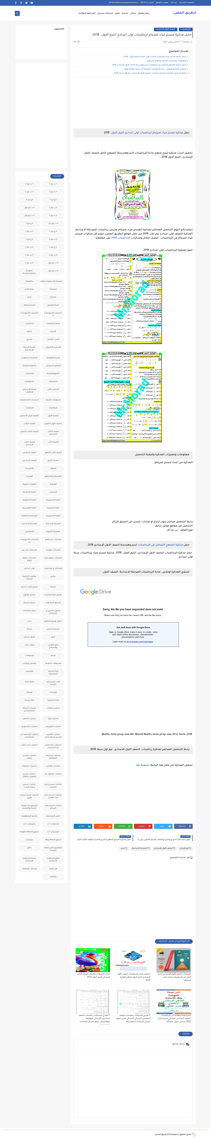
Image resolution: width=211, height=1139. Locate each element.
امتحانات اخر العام (53, 540)
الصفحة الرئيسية (186, 3)
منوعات (29, 840)
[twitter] (26, 3)
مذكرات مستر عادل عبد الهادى (53, 796)
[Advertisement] (133, 103)
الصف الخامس (29, 453)
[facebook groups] (16, 3)
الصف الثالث (29, 424)
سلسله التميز (53, 629)
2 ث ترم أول (29, 216)
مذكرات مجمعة (29, 766)
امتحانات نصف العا (53, 558)
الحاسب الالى (53, 390)
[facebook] (21, 3)
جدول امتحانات (29, 611)
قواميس (29, 671)
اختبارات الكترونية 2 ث (53, 314)
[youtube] (32, 3)
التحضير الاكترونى (53, 347)
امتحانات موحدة (53, 550)
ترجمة (53, 587)
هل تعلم (53, 869)
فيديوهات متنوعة (53, 663)
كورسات (53, 692)
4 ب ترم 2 (53, 255)
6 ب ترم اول (53, 271)
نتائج (29, 848)
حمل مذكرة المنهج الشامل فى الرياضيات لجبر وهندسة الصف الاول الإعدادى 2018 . (148, 65)
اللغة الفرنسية (29, 508)
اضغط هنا (143, 765)
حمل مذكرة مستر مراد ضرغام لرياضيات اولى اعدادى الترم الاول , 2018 (154, 57)
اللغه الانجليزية (53, 516)
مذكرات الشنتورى (29, 727)
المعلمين (29, 532)
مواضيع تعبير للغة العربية (53, 849)
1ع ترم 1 (53, 200)
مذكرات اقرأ (53, 719)
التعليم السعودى (29, 358)
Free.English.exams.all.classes (52, 282)
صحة (29, 629)
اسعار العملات (53, 324)
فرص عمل (29, 645)
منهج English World (29, 832)
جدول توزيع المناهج (53, 621)
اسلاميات (29, 324)
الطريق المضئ (184, 13)
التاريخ (29, 339)
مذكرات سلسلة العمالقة (53, 757)
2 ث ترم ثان (53, 224)
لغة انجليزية (53, 700)
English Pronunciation (29, 272)
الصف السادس (29, 461)
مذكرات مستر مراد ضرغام (53, 807)
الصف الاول (53, 416)
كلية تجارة (29, 682)
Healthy (29, 282)
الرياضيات (185, 29)
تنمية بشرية (29, 603)
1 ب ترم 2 (29, 184)
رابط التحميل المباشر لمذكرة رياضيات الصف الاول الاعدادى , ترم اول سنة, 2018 (150, 73)
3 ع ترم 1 (53, 247)
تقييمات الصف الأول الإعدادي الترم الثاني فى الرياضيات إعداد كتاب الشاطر (174, 977)
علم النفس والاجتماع (53, 646)
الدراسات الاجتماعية (29, 400)
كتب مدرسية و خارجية (53, 683)
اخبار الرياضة (29, 305)
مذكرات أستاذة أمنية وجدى (29, 709)
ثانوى (117, 13)
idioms (53, 297)
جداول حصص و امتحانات (53, 612)
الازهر (29, 332)
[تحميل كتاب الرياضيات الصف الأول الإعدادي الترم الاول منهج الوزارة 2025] (133, 960)
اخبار (29, 297)
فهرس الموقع (162, 3)
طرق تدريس (29, 637)
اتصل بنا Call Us (147, 3)
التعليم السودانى (53, 366)
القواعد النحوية (29, 484)
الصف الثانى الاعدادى (29, 443)
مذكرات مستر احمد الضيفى (53, 786)
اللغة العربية (53, 508)
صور (53, 637)
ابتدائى (133, 13)
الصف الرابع (53, 461)
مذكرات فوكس (53, 766)
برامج (53, 577)
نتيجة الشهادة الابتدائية (29, 859)
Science (53, 289)
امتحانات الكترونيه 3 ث (29, 541)
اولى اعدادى (29, 569)
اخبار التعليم (53, 305)
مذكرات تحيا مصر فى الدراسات (53, 746)
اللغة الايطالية (29, 500)
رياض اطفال (144, 13)
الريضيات (29, 408)
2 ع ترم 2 (53, 231)
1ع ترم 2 (29, 200)
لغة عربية (29, 700)
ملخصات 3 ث (53, 832)
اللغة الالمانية (29, 492)
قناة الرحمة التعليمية (53, 672)
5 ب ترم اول (53, 263)
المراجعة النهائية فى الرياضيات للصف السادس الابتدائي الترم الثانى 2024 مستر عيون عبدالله (174, 1018)
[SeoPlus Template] (194, 1134)
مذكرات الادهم (29, 719)
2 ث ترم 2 (53, 216)
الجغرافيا (53, 382)
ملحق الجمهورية (29, 816)
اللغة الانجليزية (53, 500)
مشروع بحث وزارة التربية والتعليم (29, 807)
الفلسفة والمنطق (53, 476)
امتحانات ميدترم (105, 13)
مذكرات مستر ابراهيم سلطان (29, 775)
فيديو (53, 656)
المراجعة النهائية (87, 13)
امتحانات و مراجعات (53, 569)
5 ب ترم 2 (29, 255)
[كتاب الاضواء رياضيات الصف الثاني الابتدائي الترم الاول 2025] (92, 960)
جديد (123, 848)
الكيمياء (53, 492)
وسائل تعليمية (29, 869)
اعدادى (125, 13)
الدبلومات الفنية (53, 400)
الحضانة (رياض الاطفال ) (29, 391)
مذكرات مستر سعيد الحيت (29, 786)
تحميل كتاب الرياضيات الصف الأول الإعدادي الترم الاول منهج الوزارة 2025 (133, 977)
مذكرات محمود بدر (53, 774)
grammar (29, 289)
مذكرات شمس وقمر (29, 757)
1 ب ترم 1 (53, 184)
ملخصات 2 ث (29, 824)
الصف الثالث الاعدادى (53, 433)
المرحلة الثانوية (53, 532)
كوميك (29, 692)
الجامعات (29, 374)
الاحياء (53, 332)
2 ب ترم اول (29, 208)
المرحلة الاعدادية (139, 848)
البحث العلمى (53, 339)
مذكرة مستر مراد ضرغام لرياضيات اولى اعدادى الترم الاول (147, 132)
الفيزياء (29, 476)
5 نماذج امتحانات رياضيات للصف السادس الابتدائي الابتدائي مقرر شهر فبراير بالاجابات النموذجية (133, 1018)
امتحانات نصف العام (29, 559)
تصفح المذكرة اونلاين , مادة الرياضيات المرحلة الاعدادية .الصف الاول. (154, 69)
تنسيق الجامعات (53, 603)
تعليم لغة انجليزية (53, 595)
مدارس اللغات (53, 708)
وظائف (53, 877)
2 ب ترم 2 (53, 208)
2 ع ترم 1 (29, 224)
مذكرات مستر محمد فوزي (29, 796)
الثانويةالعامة (53, 374)
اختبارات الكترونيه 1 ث (29, 314)
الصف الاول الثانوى (53, 424)
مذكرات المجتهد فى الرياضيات (29, 736)
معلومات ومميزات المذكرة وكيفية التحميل (166, 61)
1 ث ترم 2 (29, 192)
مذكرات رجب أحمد (29, 745)
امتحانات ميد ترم (29, 550)
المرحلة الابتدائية (53, 524)
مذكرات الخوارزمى (53, 727)
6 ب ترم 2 (29, 263)
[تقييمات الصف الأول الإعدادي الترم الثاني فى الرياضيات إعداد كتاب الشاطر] (173, 960)
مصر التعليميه (53, 816)
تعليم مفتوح (29, 595)
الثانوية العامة (29, 366)
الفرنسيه (29, 469)
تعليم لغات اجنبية (29, 587)
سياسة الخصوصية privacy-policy (123, 3)
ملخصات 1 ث (53, 824)
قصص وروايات (29, 663)
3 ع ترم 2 (29, 239)
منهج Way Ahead (53, 840)
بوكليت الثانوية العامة (29, 578)
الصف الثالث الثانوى (29, 432)
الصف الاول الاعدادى (165, 29)
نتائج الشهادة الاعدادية (53, 859)
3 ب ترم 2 (53, 239)
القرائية (53, 484)
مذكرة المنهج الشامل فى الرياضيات (160, 545)
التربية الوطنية (53, 358)
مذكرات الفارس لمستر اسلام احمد (53, 736)
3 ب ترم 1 (29, 231)
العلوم (53, 469)
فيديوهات (29, 656)
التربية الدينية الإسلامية (29, 348)
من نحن (173, 3)
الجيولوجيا (29, 382)
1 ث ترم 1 (53, 192)
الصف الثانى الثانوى (53, 453)
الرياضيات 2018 (120, 238)
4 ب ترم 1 (29, 247)
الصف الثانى (53, 442)
